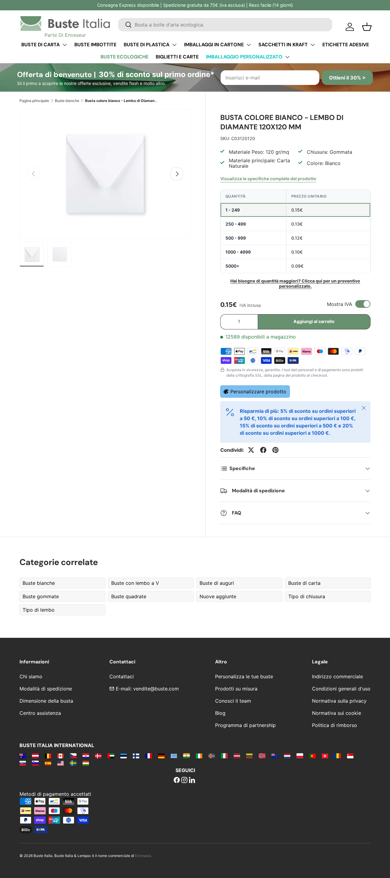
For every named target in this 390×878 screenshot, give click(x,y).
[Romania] (337, 756)
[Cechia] (73, 756)
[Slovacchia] (23, 763)
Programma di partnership (245, 725)
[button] (367, 26)
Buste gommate (41, 596)
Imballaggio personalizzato (244, 57)
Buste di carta (40, 44)
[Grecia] (174, 756)
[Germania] (161, 756)
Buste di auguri (217, 583)
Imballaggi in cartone (214, 44)
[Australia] (23, 756)
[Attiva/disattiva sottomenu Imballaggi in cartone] (248, 44)
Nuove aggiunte (218, 596)
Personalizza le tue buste (244, 676)
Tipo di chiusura (306, 596)
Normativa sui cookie (336, 713)
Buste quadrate (128, 596)
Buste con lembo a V (135, 583)
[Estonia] (123, 756)
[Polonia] (299, 756)
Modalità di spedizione (46, 689)
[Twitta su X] (251, 450)
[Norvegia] (262, 756)
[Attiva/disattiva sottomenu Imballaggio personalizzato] (287, 57)
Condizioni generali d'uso (341, 689)
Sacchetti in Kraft (283, 44)
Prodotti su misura (236, 689)
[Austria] (35, 756)
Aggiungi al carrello (314, 321)
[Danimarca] (98, 756)
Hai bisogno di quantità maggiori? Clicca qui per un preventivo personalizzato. (295, 283)
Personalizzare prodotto (258, 391)
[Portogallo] (312, 756)
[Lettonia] (237, 756)
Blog (220, 713)
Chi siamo (31, 676)
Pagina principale (34, 100)
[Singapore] (350, 756)
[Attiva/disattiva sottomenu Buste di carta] (64, 44)
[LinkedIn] (192, 781)
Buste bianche (67, 100)
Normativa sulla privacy (339, 701)
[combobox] (225, 24)
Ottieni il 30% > (347, 78)
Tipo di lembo (39, 610)
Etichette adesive (345, 44)
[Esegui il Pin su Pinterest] (275, 450)
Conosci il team (233, 701)
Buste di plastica (146, 44)
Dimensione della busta (46, 701)
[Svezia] (73, 763)
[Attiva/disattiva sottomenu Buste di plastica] (174, 44)
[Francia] (148, 756)
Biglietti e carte (177, 57)
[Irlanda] (199, 756)
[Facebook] (177, 781)
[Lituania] (249, 756)
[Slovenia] (35, 763)
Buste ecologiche (124, 57)
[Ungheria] (86, 763)
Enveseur (143, 855)
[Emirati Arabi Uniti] (111, 756)
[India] (186, 756)
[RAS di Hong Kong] (325, 756)
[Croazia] (86, 756)
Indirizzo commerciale (337, 676)
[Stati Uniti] (60, 763)
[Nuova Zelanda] (274, 756)
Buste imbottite (95, 44)
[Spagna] (48, 763)
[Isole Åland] (211, 756)
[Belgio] (48, 756)
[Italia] (224, 756)
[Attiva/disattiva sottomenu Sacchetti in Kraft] (312, 44)
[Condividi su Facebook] (263, 450)
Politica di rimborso (334, 725)
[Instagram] (184, 781)
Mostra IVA (339, 304)
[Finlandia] (136, 756)
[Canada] (60, 756)
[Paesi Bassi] (287, 756)
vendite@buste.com (156, 689)
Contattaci (121, 676)
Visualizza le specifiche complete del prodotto (268, 178)
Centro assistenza (40, 713)
